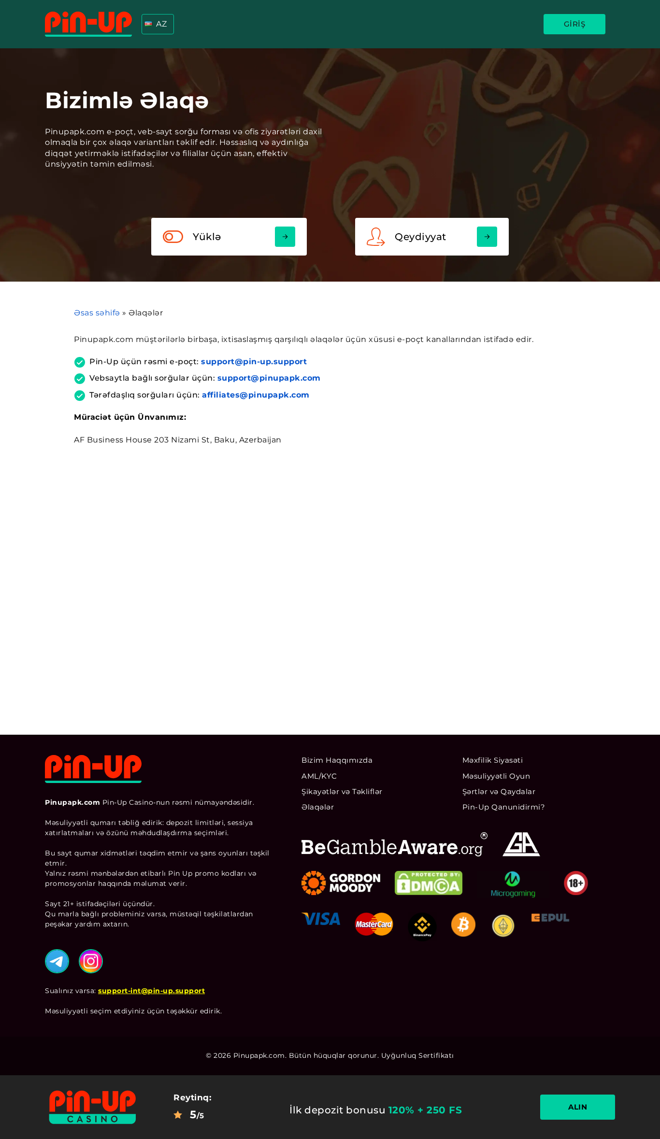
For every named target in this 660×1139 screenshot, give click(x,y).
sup (225, 378)
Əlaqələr (317, 807)
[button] (158, 24)
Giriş (575, 23)
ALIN (577, 1106)
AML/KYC (319, 776)
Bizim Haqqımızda (337, 760)
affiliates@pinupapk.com (256, 394)
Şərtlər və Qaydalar (499, 791)
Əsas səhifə (97, 312)
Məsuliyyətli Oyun (496, 776)
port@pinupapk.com (277, 378)
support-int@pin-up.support (151, 990)
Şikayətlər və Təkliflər (342, 791)
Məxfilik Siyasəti (492, 760)
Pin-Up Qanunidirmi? (503, 807)
